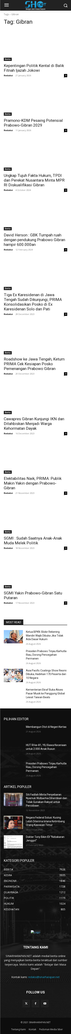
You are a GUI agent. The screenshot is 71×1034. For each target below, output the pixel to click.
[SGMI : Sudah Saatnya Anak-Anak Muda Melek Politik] (35, 518)
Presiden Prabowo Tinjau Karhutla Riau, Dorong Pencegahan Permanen (46, 655)
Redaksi (8, 75)
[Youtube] (44, 1003)
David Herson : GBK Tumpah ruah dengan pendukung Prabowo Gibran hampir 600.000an (34, 240)
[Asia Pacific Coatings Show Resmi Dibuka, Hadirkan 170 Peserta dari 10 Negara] (13, 675)
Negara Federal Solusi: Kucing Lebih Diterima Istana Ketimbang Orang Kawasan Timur (45, 821)
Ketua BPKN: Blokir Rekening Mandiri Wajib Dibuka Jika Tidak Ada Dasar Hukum (44, 635)
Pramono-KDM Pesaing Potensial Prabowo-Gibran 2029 (33, 122)
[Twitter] (26, 1003)
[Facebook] (35, 1003)
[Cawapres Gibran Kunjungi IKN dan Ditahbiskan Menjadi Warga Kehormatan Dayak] (35, 398)
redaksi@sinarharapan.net (44, 977)
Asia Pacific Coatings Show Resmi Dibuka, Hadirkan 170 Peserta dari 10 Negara (46, 674)
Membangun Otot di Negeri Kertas (46, 726)
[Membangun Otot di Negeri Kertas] (13, 731)
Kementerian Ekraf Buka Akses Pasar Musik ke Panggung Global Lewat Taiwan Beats (45, 693)
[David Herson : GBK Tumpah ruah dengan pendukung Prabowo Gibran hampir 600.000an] (35, 215)
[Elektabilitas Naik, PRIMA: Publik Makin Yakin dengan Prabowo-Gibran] (35, 458)
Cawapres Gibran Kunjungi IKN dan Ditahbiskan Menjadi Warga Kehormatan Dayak (34, 424)
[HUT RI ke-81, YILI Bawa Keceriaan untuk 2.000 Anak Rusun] (13, 750)
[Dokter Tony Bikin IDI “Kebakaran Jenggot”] (13, 841)
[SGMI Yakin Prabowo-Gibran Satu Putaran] (35, 573)
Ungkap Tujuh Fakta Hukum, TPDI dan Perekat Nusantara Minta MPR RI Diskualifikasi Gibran (34, 180)
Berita (8, 59)
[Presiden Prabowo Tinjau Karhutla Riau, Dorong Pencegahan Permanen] (13, 656)
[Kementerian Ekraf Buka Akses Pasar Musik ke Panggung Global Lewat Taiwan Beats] (13, 694)
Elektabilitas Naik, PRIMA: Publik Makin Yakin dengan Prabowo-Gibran (33, 483)
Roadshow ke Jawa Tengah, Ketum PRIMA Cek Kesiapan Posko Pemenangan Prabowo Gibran (34, 364)
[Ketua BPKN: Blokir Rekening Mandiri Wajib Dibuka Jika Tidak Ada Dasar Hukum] (13, 636)
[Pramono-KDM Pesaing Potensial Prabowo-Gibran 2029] (35, 100)
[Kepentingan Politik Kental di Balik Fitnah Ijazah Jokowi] (35, 45)
